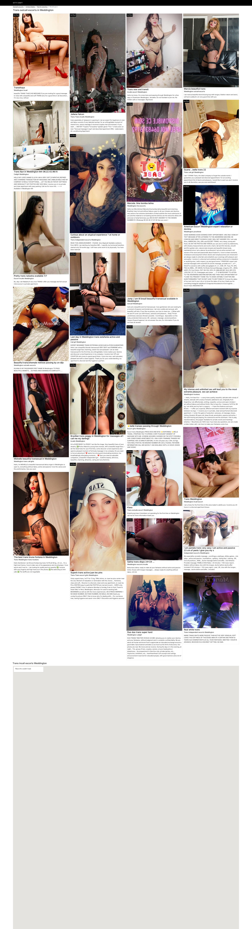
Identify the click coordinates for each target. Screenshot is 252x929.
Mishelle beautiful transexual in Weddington (35, 459)
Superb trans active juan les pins (86, 572)
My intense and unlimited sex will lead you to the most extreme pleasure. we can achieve (210, 390)
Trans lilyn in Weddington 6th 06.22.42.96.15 (36, 171)
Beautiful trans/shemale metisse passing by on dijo (39, 362)
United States (30, 7)
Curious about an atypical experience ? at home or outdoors (95, 235)
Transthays (19, 87)
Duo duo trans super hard (139, 632)
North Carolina (42, 7)
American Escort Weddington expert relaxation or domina (208, 227)
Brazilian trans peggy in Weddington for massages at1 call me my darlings (97, 437)
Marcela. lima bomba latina (140, 203)
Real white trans (192, 629)
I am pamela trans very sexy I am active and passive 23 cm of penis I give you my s (209, 549)
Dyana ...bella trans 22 (195, 169)
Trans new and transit (138, 89)
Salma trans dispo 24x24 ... (140, 562)
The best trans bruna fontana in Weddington (35, 557)
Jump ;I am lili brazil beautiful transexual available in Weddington (152, 299)
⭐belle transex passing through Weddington (149, 426)
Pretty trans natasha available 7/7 (30, 276)
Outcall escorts (18, 7)
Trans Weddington (193, 499)
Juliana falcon (77, 114)
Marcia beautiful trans (194, 89)
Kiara (129, 507)
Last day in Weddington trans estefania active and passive (95, 338)
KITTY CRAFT (18, 3)
